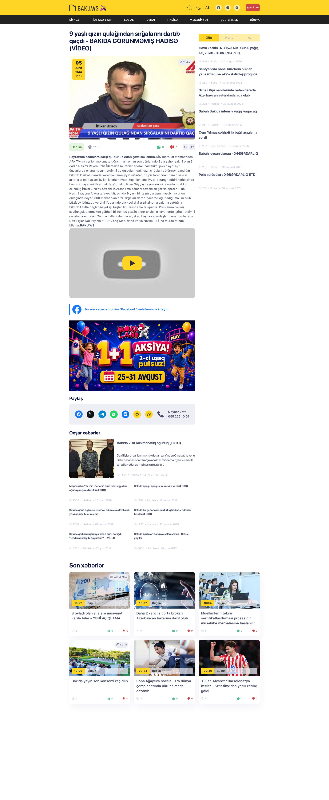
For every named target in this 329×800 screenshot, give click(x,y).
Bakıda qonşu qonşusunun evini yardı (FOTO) (161, 486)
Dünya (255, 19)
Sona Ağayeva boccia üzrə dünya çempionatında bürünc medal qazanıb (163, 686)
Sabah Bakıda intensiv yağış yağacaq (228, 111)
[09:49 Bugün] (229, 658)
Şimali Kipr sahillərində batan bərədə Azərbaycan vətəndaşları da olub (227, 92)
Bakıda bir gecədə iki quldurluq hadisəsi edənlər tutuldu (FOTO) (162, 512)
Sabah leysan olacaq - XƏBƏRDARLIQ (228, 153)
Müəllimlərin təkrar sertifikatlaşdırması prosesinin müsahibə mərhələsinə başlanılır (228, 618)
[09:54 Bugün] (164, 658)
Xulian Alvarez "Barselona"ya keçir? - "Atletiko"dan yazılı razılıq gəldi (229, 686)
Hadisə (172, 19)
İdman (150, 19)
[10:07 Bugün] (164, 590)
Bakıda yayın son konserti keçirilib (100, 681)
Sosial (129, 19)
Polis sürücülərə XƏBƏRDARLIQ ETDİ (227, 175)
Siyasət (75, 19)
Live (256, 7)
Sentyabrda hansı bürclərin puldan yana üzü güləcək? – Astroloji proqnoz (228, 71)
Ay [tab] (250, 37)
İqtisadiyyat (102, 19)
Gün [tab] (209, 37)
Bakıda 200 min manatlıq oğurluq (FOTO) (149, 443)
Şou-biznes (229, 19)
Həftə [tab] (229, 37)
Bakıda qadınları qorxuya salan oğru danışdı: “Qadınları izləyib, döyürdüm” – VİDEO (95, 535)
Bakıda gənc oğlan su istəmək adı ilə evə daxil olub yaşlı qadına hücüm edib (99, 512)
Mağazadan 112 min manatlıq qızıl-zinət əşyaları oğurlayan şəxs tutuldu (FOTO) (98, 488)
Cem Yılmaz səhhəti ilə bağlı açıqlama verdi (228, 134)
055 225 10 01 (178, 416)
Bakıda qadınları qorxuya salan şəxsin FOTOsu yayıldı (161, 535)
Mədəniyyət (199, 19)
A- (185, 147)
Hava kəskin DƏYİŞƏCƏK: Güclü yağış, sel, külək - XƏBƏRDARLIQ (229, 50)
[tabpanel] (229, 117)
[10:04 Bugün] (229, 590)
